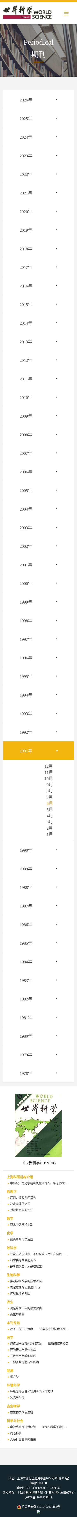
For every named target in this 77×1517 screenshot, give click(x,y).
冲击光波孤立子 (20, 1203)
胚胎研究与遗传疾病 (23, 1349)
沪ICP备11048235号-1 (38, 1497)
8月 (50, 791)
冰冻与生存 (17, 1397)
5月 (50, 809)
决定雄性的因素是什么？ (26, 1287)
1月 (50, 834)
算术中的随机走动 (21, 1224)
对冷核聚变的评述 (21, 1210)
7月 (50, 797)
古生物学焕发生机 (21, 1412)
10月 (49, 778)
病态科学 (16, 1433)
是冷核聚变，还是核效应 (26, 1266)
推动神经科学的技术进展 (26, 1281)
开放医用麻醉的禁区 (23, 1355)
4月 (50, 815)
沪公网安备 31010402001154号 (40, 1506)
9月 (50, 784)
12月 (49, 766)
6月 (50, 803)
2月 (50, 828)
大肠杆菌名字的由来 (23, 1439)
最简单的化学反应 (21, 1239)
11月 (49, 772)
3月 (50, 822)
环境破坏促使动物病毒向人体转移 (31, 1391)
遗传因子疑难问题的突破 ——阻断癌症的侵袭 (39, 1343)
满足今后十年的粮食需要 (26, 1308)
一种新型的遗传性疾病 (24, 1362)
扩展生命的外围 (20, 1293)
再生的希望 (17, 1314)
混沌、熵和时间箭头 (23, 1197)
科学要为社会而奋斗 (23, 1260)
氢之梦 (14, 1376)
